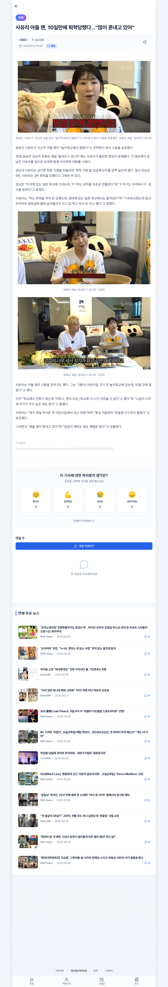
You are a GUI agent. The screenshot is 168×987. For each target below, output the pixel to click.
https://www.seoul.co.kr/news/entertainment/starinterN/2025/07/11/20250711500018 (64, 448)
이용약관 (60, 970)
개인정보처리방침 (78, 970)
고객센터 (108, 970)
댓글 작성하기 (86, 546)
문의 (96, 970)
